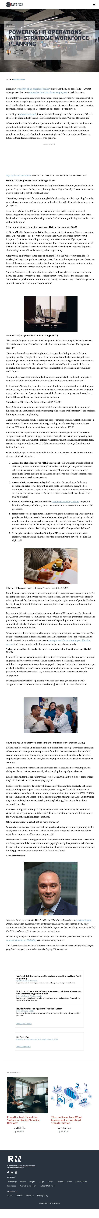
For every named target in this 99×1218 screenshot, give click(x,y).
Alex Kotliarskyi (19, 79)
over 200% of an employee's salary (33, 88)
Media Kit (30, 1196)
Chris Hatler (18, 50)
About (9, 1196)
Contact (19, 1196)
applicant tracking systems (66, 501)
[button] (94, 4)
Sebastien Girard (27, 114)
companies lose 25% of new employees (47, 92)
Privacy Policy (42, 1196)
